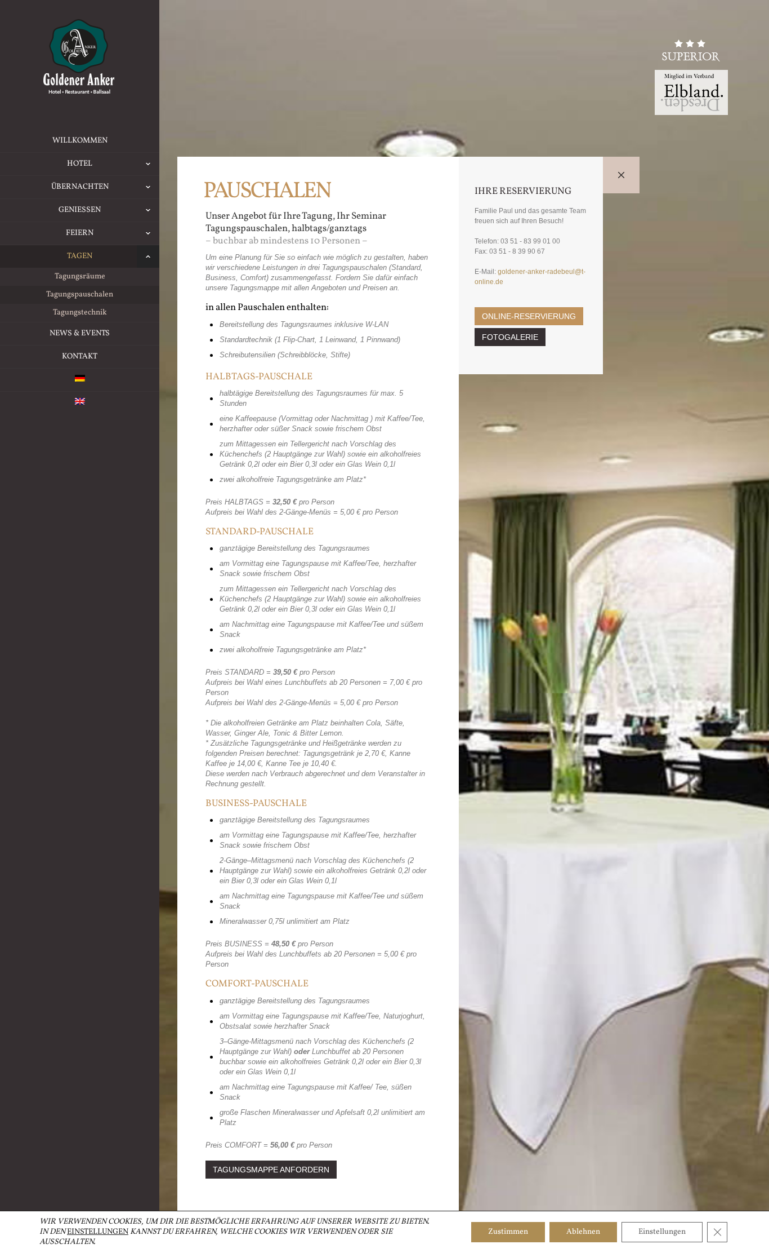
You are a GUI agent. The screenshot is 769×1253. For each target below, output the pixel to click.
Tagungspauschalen (79, 294)
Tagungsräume (80, 276)
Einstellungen (97, 1232)
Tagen (79, 256)
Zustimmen (508, 1232)
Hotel (79, 163)
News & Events (80, 333)
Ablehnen (583, 1232)
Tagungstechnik (80, 312)
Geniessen (80, 210)
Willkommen (80, 140)
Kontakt (79, 356)
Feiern (79, 233)
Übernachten (80, 186)
